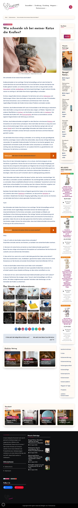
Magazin (53, 5)
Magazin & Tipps (65, 386)
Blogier (43, 505)
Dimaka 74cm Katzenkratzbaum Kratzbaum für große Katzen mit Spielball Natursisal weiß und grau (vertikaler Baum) (67, 191)
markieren (48, 112)
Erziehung (46, 5)
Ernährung (38, 5)
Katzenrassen (41, 8)
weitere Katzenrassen (65, 394)
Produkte (63, 390)
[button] (3, 504)
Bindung (49, 121)
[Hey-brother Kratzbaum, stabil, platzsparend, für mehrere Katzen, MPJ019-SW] (67, 312)
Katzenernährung (66, 357)
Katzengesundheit (66, 365)
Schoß (9, 128)
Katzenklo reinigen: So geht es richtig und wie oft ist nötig (65, 125)
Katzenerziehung (66, 361)
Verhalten (45, 193)
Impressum (8, 471)
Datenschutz (8, 466)
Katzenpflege (65, 369)
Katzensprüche (65, 373)
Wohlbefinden (20, 89)
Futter (63, 353)
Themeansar (51, 505)
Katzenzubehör (65, 381)
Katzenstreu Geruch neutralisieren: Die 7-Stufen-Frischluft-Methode (35, 449)
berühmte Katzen (66, 349)
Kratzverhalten (26, 114)
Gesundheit (29, 5)
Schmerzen (47, 96)
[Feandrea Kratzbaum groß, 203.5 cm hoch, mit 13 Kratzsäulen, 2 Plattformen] (67, 223)
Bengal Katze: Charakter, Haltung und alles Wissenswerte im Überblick (35, 441)
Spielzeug (21, 193)
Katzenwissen (8, 24)
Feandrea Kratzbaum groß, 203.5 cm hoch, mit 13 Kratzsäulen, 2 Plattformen (67, 233)
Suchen (63, 26)
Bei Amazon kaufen (68, 202)
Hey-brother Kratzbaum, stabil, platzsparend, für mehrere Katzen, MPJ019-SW (67, 321)
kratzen (20, 112)
